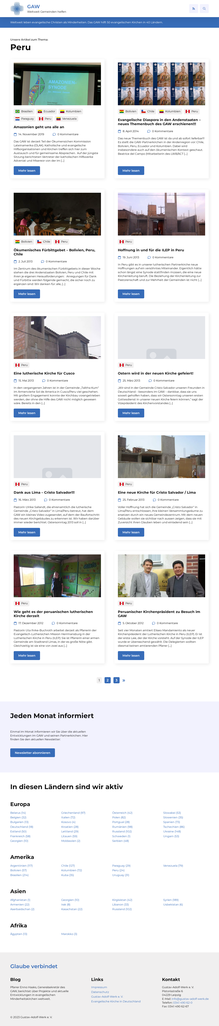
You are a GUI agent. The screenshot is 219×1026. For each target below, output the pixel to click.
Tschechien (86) (174, 826)
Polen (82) (119, 817)
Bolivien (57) (18, 870)
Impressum (99, 987)
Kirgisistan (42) (122, 900)
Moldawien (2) (70, 841)
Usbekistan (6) (173, 904)
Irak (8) (65, 904)
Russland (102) (122, 831)
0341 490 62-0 (182, 1002)
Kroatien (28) (70, 826)
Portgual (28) (121, 822)
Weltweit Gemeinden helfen (46, 11)
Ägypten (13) (18, 934)
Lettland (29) (70, 831)
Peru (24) (118, 870)
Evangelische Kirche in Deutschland (116, 1001)
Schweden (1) (121, 836)
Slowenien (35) (173, 817)
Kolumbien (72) (71, 870)
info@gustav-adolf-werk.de (190, 998)
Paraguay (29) (121, 865)
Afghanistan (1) (20, 900)
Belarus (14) (18, 812)
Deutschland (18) (21, 826)
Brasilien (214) (19, 875)
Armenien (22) (19, 904)
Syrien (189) (171, 900)
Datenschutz (100, 992)
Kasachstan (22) (71, 909)
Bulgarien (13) (19, 822)
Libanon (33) (120, 904)
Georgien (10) (19, 841)
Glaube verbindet (33, 966)
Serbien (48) (120, 841)
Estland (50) (18, 831)
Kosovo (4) (68, 822)
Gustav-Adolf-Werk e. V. (107, 996)
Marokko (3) (69, 934)
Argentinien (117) (21, 865)
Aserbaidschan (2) (22, 909)
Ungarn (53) (171, 836)
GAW (33, 6)
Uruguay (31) (120, 875)
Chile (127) (68, 865)
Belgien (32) (18, 817)
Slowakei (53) (172, 812)
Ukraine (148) (172, 831)
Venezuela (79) (173, 865)
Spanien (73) (171, 822)
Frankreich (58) (20, 836)
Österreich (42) (122, 812)
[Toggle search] (204, 8)
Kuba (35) (67, 875)
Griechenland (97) (73, 812)
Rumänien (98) (122, 826)
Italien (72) (68, 817)
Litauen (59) (69, 836)
